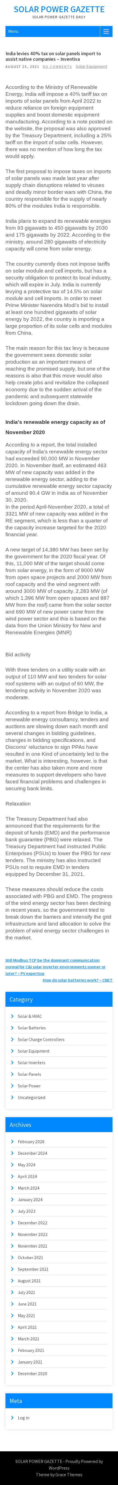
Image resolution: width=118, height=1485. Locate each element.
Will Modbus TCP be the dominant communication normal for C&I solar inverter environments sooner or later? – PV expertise (55, 966)
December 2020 (32, 1373)
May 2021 (26, 1315)
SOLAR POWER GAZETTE (59, 9)
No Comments (57, 66)
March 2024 (29, 1188)
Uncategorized (31, 1097)
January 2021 (30, 1362)
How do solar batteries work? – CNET (78, 980)
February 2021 (31, 1350)
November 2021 (32, 1246)
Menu (13, 31)
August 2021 (29, 1281)
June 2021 (27, 1304)
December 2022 (32, 1223)
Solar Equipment (91, 66)
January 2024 (30, 1200)
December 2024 (32, 1153)
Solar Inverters (31, 1063)
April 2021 (27, 1327)
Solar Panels (29, 1074)
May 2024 (26, 1165)
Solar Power (29, 1086)
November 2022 (33, 1234)
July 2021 (26, 1292)
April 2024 (27, 1176)
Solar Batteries (32, 1028)
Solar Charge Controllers (41, 1039)
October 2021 (30, 1258)
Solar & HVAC (30, 1016)
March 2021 (28, 1339)
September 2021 (33, 1269)
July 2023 (26, 1211)
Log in (23, 1418)
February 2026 (31, 1142)
